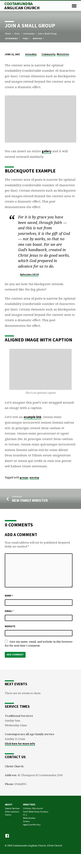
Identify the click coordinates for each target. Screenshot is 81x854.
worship (34, 477)
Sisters (26, 821)
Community (28, 33)
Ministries (63, 54)
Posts (17, 33)
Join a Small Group (47, 33)
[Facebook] (7, 835)
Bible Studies (29, 818)
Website (10, 626)
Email (9, 611)
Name (9, 595)
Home (8, 33)
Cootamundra (21, 6)
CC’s (25, 814)
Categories (11, 38)
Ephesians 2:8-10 (29, 274)
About (8, 804)
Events (8, 814)
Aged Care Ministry (31, 824)
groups (24, 477)
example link (32, 417)
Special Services (12, 808)
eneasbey (31, 54)
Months (37, 38)
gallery (47, 151)
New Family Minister (30, 500)
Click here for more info (20, 743)
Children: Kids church (33, 808)
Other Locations (12, 811)
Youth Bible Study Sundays (35, 811)
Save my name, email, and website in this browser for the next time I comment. (38, 643)
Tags (25, 38)
